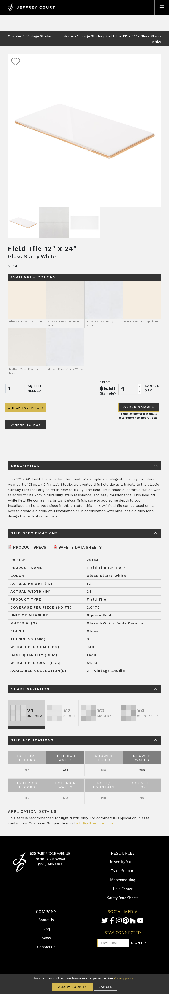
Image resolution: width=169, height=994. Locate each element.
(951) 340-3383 (50, 864)
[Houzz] (132, 920)
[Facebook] (111, 920)
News (46, 937)
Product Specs (29, 547)
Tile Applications (32, 740)
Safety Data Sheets (80, 547)
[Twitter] (104, 920)
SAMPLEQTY (152, 388)
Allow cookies (72, 987)
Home (69, 36)
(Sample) (107, 393)
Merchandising (122, 879)
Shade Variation (30, 689)
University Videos (122, 861)
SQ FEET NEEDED (35, 388)
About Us (46, 919)
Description (25, 465)
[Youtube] (140, 921)
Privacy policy (123, 978)
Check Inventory (26, 408)
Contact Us (46, 946)
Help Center (123, 888)
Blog (46, 928)
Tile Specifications (34, 533)
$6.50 (108, 388)
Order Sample (138, 407)
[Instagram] (119, 920)
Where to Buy (26, 424)
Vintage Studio (89, 36)
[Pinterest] (125, 920)
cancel (105, 987)
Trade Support (123, 870)
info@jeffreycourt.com (95, 823)
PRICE (104, 382)
